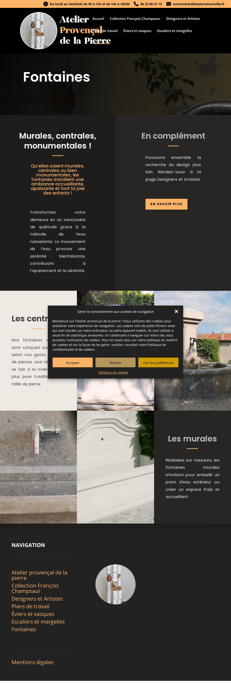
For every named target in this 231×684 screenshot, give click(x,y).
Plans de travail (105, 31)
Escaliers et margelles (174, 31)
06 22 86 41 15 (150, 4)
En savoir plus (166, 204)
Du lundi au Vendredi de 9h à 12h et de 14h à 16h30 (88, 4)
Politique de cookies (113, 372)
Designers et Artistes (183, 19)
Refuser (115, 362)
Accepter (72, 362)
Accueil (98, 19)
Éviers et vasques (137, 31)
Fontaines (100, 43)
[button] (176, 311)
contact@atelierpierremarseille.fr (197, 4)
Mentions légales (32, 662)
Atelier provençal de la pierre (39, 575)
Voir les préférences (158, 362)
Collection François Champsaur (135, 19)
